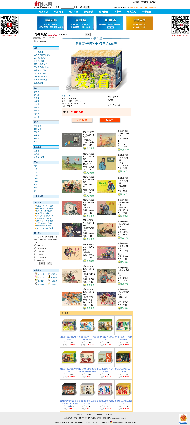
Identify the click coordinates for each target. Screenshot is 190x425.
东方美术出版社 (40, 80)
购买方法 (54, 274)
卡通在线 (146, 11)
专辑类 (36, 104)
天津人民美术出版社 (42, 67)
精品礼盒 (37, 138)
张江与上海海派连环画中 (44, 228)
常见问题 (41, 284)
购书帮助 (109, 414)
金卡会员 (41, 274)
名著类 (36, 101)
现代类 (36, 95)
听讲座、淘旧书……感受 (44, 206)
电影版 (36, 111)
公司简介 (80, 414)
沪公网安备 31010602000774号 (124, 422)
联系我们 (153, 2)
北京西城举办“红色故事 (44, 223)
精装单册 (37, 129)
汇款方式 (41, 277)
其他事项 (54, 284)
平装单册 (37, 126)
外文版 (36, 108)
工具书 (36, 117)
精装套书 (37, 135)
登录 (131, 8)
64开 (36, 166)
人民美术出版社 (40, 58)
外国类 (36, 98)
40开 (36, 175)
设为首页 (136, 2)
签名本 (36, 151)
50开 (36, 172)
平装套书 (37, 132)
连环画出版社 (39, 61)
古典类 (36, 92)
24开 (36, 182)
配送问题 (54, 277)
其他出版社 (38, 83)
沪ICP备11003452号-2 (100, 422)
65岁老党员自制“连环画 (44, 226)
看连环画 (73, 11)
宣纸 (36, 142)
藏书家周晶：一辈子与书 (44, 208)
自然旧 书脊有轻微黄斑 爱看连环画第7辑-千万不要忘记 (69, 403)
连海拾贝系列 (39, 157)
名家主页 (131, 11)
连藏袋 (36, 154)
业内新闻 (103, 11)
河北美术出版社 (40, 70)
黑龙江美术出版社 (41, 64)
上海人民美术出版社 (42, 55)
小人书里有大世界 (42, 213)
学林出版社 (38, 52)
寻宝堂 (117, 11)
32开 (36, 179)
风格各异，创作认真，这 (44, 216)
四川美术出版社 (40, 73)
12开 (36, 188)
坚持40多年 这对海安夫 (44, 211)
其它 (36, 191)
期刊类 (36, 114)
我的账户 (141, 8)
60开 (36, 169)
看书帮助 (99, 414)
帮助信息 (153, 8)
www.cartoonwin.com (118, 418)
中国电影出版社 (40, 77)
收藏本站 (144, 2)
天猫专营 (88, 11)
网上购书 (58, 11)
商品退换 (54, 281)
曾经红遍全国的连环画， (44, 218)
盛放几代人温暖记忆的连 (44, 221)
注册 (136, 8)
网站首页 (43, 11)
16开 (36, 185)
